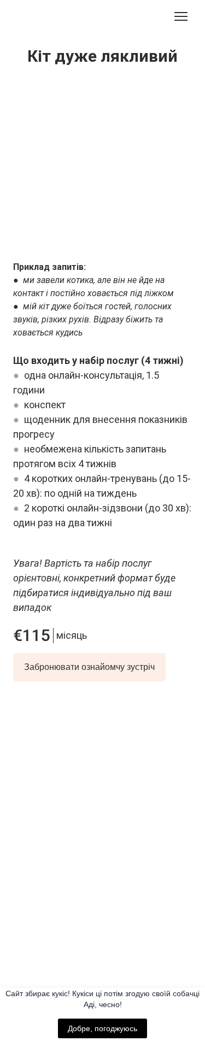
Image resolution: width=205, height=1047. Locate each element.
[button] (89, 667)
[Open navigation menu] (181, 16)
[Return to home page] (103, 761)
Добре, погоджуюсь (102, 1028)
